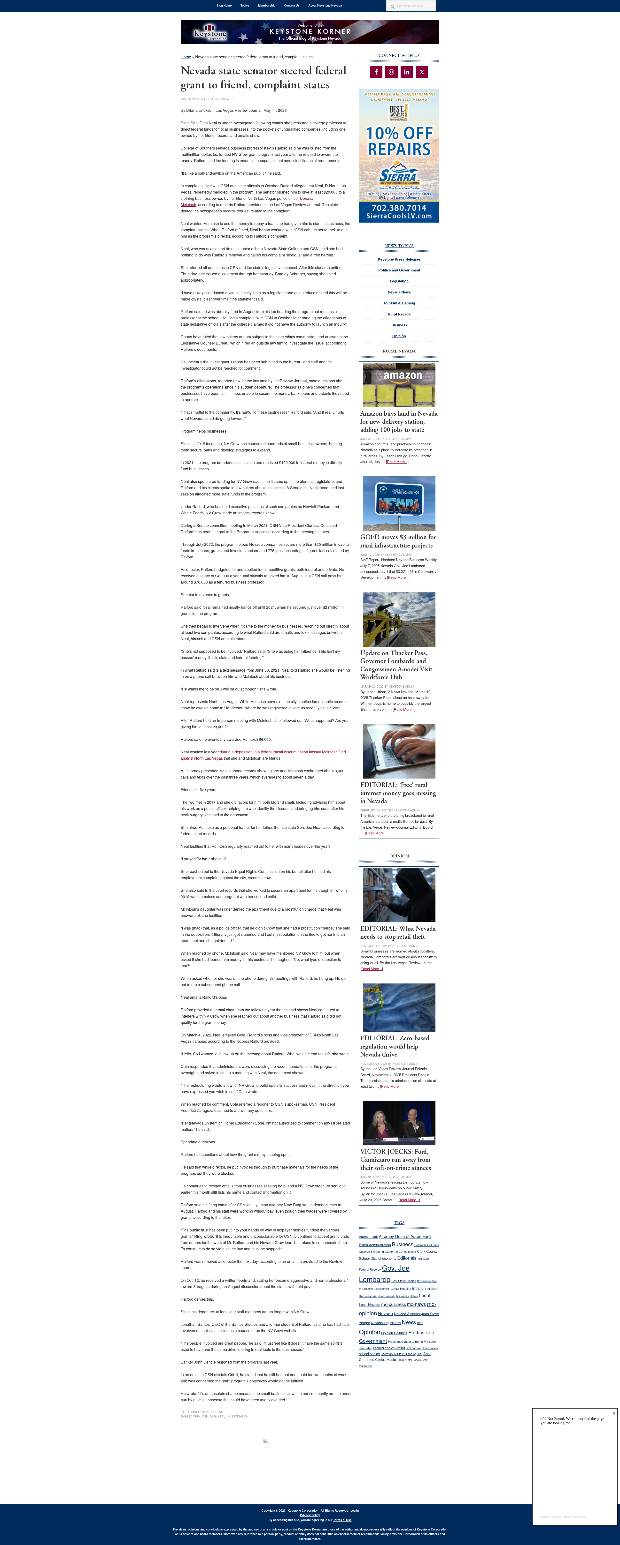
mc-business (393, 1304)
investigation (237, 1416)
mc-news (416, 1303)
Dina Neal (217, 1416)
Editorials (407, 1257)
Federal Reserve (370, 1269)
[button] (399, 156)
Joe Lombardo (386, 1296)
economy (389, 1258)
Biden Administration (375, 1244)
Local (424, 1295)
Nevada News (212, 1412)
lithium (414, 1296)
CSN (205, 1416)
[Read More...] (397, 461)
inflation (419, 1288)
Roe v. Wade (430, 1348)
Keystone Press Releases (399, 259)
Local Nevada (369, 1304)
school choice (369, 1353)
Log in (354, 1510)
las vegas (402, 1296)
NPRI (420, 1323)
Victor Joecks (413, 1360)
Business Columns (426, 1245)
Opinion (399, 335)
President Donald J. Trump (405, 1341)
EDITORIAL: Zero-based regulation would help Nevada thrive (394, 1046)
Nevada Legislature (386, 1322)
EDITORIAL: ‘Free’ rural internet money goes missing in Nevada (398, 793)
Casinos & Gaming (371, 1251)
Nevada (385, 1313)
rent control (413, 1348)
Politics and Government (399, 270)
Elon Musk (423, 1258)
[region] (399, 156)
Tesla (400, 1360)
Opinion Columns (394, 1332)
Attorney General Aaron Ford (405, 1236)
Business (399, 325)
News (409, 1322)
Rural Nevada (399, 314)
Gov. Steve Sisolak (403, 1281)
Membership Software (575, 1517)
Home (186, 57)
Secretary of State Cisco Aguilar (401, 1354)
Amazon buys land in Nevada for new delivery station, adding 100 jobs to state (399, 422)
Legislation (399, 281)
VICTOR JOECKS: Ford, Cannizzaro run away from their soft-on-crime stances (395, 1160)
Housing (405, 1288)
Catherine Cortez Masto (400, 1251)
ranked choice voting (389, 1347)
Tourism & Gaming (399, 303)
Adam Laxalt (368, 1236)
